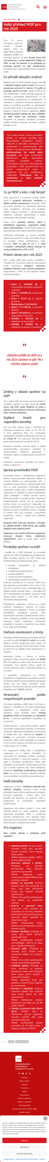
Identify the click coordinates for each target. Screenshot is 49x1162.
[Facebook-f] (19, 1073)
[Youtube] (22, 1073)
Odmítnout (24, 1147)
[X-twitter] (30, 1073)
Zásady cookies (9, 1159)
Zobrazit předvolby (24, 1153)
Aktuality (7, 19)
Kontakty (42, 1159)
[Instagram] (26, 1073)
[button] (45, 1118)
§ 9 (19, 465)
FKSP (11, 1042)
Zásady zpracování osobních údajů (26, 1159)
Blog (14, 19)
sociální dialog (21, 1042)
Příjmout (24, 1140)
